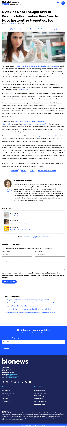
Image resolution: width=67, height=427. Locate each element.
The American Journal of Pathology (36, 124)
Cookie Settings (39, 404)
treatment (45, 237)
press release (23, 90)
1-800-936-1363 (12, 378)
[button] (58, 3)
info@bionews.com (12, 376)
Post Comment (9, 282)
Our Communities (8, 393)
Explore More (38, 387)
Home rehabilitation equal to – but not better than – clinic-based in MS (31, 303)
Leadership (6, 396)
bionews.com (12, 374)
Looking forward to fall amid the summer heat (22, 306)
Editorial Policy (39, 396)
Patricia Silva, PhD (12, 23)
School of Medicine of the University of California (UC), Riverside (37, 66)
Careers (5, 399)
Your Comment (7, 259)
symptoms (36, 237)
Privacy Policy (38, 399)
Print (32, 29)
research (27, 237)
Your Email (38, 252)
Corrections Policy (40, 393)
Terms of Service (40, 401)
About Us (5, 387)
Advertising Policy (40, 390)
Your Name (6, 252)
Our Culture (6, 390)
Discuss (15, 29)
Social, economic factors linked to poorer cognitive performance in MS (31, 312)
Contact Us (6, 401)
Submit (6, 348)
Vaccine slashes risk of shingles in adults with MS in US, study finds (29, 309)
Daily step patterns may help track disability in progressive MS (28, 300)
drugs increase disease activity (47, 136)
